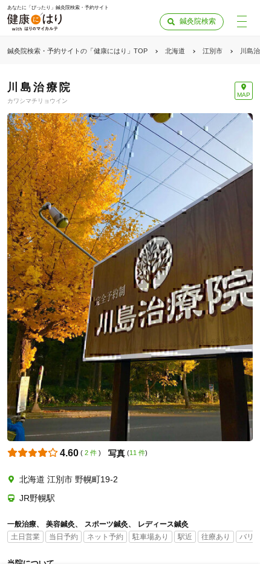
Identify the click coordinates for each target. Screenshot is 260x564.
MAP (243, 94)
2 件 (91, 452)
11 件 (137, 452)
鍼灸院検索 (198, 21)
